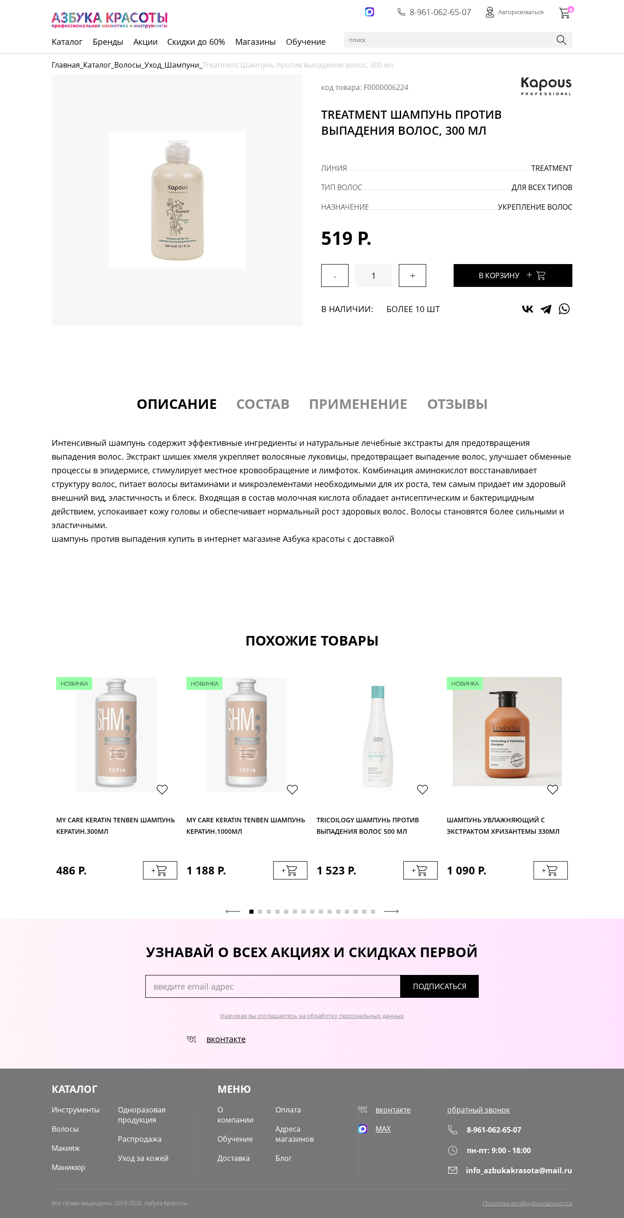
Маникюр (68, 1167)
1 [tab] (251, 912)
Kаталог (67, 41)
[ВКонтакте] (527, 309)
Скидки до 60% (196, 41)
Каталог (97, 65)
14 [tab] (364, 912)
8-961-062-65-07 (440, 11)
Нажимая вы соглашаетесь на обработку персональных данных (312, 1015)
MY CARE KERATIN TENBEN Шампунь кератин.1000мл (245, 826)
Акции (145, 41)
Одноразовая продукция (142, 1115)
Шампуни (181, 65)
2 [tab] (260, 912)
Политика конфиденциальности (527, 1203)
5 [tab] (286, 912)
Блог (283, 1158)
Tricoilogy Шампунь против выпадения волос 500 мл (368, 826)
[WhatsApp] (564, 309)
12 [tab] (347, 912)
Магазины (255, 41)
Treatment (551, 168)
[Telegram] (546, 309)
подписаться (439, 986)
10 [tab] (330, 912)
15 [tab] (373, 912)
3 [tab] (269, 912)
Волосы (127, 65)
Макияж (66, 1148)
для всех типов (542, 187)
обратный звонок (478, 1110)
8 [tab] (312, 912)
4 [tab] (277, 912)
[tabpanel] (116, 787)
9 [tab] (321, 912)
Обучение (306, 41)
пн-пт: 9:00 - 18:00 (499, 1150)
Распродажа (140, 1139)
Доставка (233, 1158)
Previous (233, 911)
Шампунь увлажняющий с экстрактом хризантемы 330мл (503, 826)
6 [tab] (295, 912)
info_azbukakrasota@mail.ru (519, 1170)
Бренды (108, 41)
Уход (152, 65)
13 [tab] (356, 912)
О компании (235, 1115)
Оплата (288, 1110)
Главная (66, 65)
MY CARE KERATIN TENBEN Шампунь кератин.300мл (115, 826)
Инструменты (76, 1110)
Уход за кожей (143, 1158)
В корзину (506, 274)
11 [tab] (338, 912)
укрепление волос (535, 207)
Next (391, 911)
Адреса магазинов (294, 1134)
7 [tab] (303, 912)
